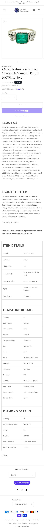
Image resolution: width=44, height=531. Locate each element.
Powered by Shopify (24, 520)
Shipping (4, 85)
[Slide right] (26, 62)
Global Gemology (14, 520)
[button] (4, 10)
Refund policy (35, 520)
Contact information (23, 526)
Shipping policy (33, 523)
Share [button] (6, 455)
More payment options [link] (22, 116)
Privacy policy (12, 523)
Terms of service (22, 523)
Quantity (4, 93)
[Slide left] (17, 62)
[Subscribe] (32, 475)
